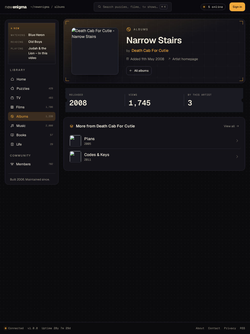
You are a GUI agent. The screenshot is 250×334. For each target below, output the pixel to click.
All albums (141, 71)
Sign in (237, 7)
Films (34, 107)
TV (34, 98)
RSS (242, 328)
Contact (214, 328)
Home (21, 79)
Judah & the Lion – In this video (37, 53)
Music (34, 125)
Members (34, 164)
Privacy (230, 328)
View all (229, 126)
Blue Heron (36, 35)
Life (34, 144)
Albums (34, 116)
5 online (215, 7)
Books (34, 135)
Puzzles (35, 88)
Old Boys (35, 42)
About (200, 328)
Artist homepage (185, 59)
